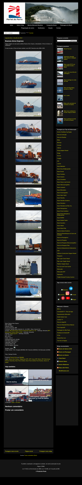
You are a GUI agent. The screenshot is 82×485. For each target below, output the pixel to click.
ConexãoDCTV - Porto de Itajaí (65, 311)
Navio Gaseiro (60, 176)
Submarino (60, 274)
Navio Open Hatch (61, 195)
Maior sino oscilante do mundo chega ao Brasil (70, 111)
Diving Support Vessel (62, 150)
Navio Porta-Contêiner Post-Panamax (34, 360)
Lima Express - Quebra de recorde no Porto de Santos (39, 397)
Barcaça (59, 142)
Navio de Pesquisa (62, 240)
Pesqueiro (59, 256)
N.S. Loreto (67, 95)
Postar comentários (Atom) (30, 455)
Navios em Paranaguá (65, 352)
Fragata (59, 158)
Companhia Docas (52, 25)
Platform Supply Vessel (63, 264)
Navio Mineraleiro (61, 190)
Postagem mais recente (11, 451)
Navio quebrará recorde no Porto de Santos (70, 119)
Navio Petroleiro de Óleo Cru (64, 205)
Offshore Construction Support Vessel (66, 253)
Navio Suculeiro (61, 223)
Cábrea (59, 147)
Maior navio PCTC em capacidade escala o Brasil (69, 66)
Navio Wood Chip (61, 228)
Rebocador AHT (61, 271)
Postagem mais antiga (45, 451)
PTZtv (58, 335)
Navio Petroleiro (61, 203)
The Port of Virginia (62, 340)
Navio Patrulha (61, 198)
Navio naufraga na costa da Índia (39, 381)
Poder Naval (62, 358)
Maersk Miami (11, 398)
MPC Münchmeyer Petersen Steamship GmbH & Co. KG (23, 330)
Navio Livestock (61, 187)
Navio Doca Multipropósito (63, 169)
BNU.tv (59, 309)
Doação (50, 28)
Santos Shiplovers (64, 364)
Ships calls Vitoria (64, 367)
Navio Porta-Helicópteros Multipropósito (63, 214)
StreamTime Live (61, 338)
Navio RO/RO (60, 217)
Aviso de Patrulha (61, 137)
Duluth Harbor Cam (62, 317)
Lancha (59, 163)
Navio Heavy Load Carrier (63, 182)
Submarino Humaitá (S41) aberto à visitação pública (70, 58)
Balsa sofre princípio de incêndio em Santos (70, 104)
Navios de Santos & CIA (65, 348)
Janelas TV (60, 319)
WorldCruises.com (64, 370)
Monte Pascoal (67, 48)
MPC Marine (38, 359)
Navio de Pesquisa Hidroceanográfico (66, 242)
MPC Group (32, 359)
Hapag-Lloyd (23, 359)
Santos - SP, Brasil (15, 402)
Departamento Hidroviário (63, 314)
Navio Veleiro (60, 225)
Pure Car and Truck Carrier (64, 266)
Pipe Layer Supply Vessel (63, 261)
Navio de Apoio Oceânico (63, 231)
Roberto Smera (63, 361)
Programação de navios (27, 28)
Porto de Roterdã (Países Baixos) (65, 324)
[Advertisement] (67, 400)
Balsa (58, 140)
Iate (58, 161)
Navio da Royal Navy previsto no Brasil (69, 88)
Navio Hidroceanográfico (63, 184)
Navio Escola (60, 171)
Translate (31, 33)
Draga (58, 153)
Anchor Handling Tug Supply (64, 132)
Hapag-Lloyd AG (14, 333)
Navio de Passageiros (62, 237)
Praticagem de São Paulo (63, 330)
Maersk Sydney (11, 382)
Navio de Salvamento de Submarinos (66, 248)
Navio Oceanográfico (62, 192)
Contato (58, 28)
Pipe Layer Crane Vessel (63, 258)
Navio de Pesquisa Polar (63, 245)
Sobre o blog (20, 25)
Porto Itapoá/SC (61, 327)
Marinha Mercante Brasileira (35, 25)
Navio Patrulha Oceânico (63, 200)
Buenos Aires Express (14, 359)
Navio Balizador (61, 166)
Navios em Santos (64, 355)
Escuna (59, 155)
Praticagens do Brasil (66, 25)
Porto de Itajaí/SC (61, 322)
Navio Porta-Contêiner (20, 360)
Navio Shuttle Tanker (62, 220)
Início (11, 25)
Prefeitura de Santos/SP (63, 332)
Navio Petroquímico (62, 208)
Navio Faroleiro (61, 174)
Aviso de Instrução (62, 134)
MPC (27, 359)
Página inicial (29, 451)
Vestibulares (41, 28)
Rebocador (60, 269)
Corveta (59, 145)
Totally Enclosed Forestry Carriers (65, 277)
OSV (58, 250)
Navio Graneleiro (61, 179)
